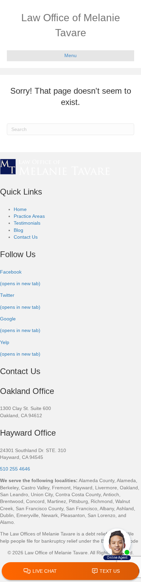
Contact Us (26, 237)
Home (20, 209)
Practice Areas (29, 216)
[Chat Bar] (70, 571)
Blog (18, 230)
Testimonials (27, 223)
